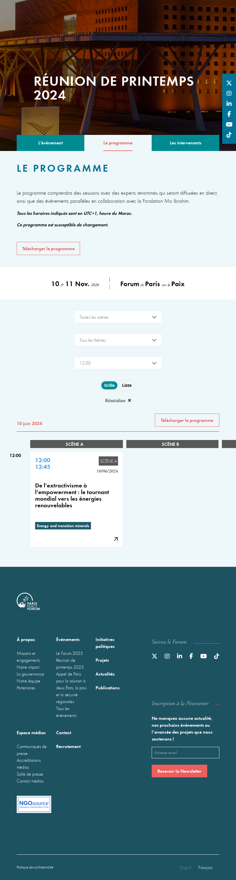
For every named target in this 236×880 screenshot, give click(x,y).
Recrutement (68, 746)
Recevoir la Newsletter (179, 771)
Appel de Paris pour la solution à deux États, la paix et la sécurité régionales (71, 687)
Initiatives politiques (105, 642)
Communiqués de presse (32, 749)
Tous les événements (66, 711)
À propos (26, 639)
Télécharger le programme (48, 248)
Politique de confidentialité (35, 867)
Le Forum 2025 (69, 653)
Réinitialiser (115, 401)
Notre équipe (28, 681)
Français (205, 867)
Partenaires (26, 687)
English (185, 867)
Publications (107, 687)
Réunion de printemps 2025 (70, 663)
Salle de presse (30, 774)
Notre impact (28, 667)
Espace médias (31, 732)
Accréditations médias (29, 763)
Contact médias (30, 781)
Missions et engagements (28, 656)
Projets (102, 660)
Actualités (105, 674)
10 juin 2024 (29, 423)
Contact (63, 732)
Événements (67, 639)
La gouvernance (30, 674)
